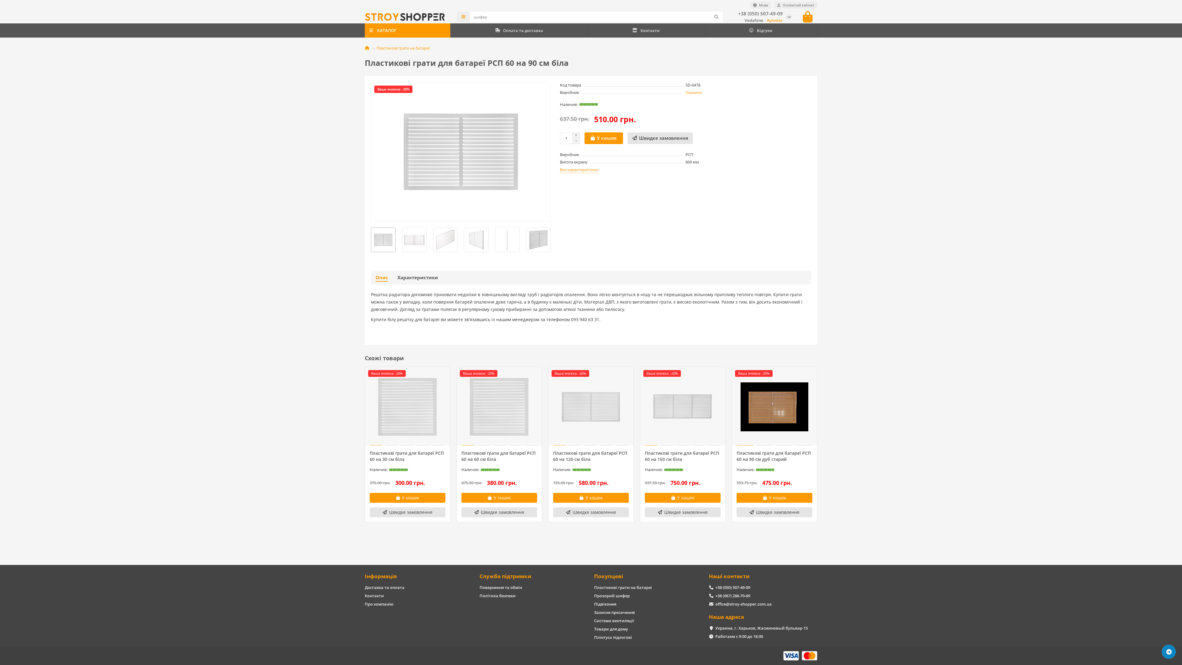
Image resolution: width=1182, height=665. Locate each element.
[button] (371, 239)
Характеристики (417, 277)
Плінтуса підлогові (613, 637)
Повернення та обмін (501, 587)
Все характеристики (579, 169)
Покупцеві (608, 576)
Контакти (650, 30)
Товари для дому (611, 629)
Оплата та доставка (523, 30)
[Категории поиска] (463, 17)
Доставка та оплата (384, 587)
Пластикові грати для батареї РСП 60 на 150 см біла (682, 456)
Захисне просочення (614, 612)
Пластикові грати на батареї (403, 48)
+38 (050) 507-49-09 (760, 13)
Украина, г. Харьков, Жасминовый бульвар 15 (761, 628)
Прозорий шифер (612, 595)
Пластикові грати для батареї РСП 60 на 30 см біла (407, 456)
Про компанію (379, 604)
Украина (693, 92)
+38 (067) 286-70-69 (732, 595)
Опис (382, 277)
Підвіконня (605, 604)
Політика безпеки (498, 595)
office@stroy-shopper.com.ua (743, 604)
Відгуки (764, 30)
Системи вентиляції (614, 620)
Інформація (381, 576)
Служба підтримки (505, 576)
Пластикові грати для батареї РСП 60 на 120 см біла (590, 456)
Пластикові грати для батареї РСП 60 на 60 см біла (498, 456)
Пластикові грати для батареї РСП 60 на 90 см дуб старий (774, 456)
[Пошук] (716, 17)
